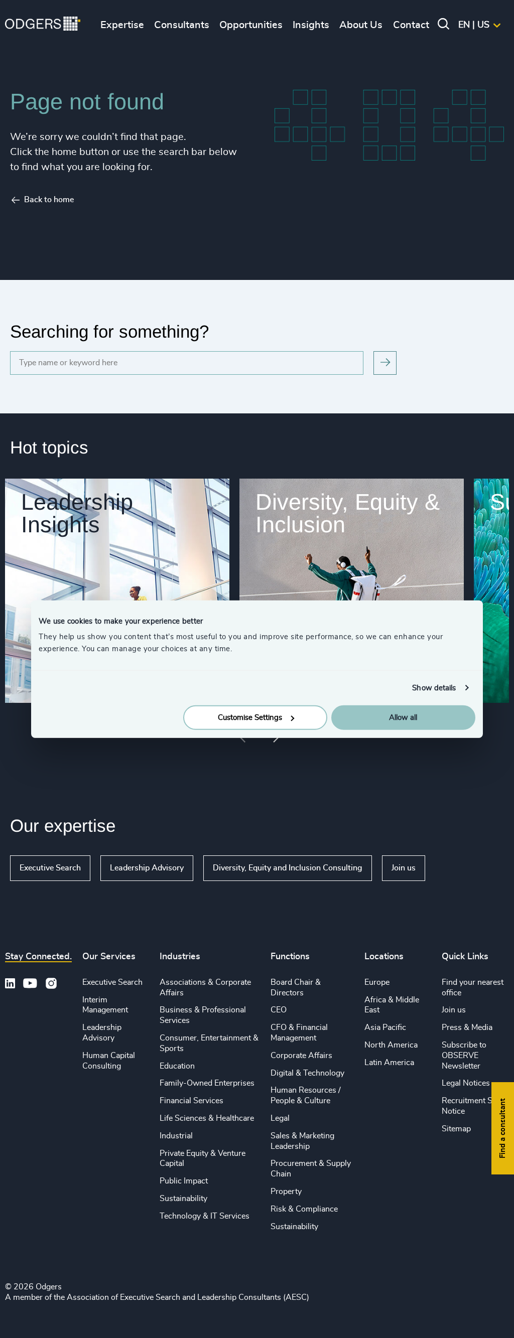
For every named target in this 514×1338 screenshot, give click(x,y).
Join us (404, 868)
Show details (434, 687)
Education (177, 1066)
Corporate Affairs (301, 1056)
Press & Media (467, 1027)
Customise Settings (250, 717)
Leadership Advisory (147, 868)
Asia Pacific (385, 1027)
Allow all (403, 717)
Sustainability (183, 1199)
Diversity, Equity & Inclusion (347, 513)
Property (286, 1191)
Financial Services (191, 1101)
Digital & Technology (307, 1073)
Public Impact (184, 1181)
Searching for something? (109, 331)
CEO (279, 1010)
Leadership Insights (77, 513)
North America (391, 1045)
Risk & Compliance (304, 1209)
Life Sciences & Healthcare (207, 1118)
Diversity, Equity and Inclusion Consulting (287, 868)
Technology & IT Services (204, 1216)
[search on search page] (385, 363)
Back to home (49, 200)
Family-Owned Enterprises (207, 1083)
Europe (377, 982)
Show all (454, 867)
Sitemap (456, 1129)
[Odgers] (42, 25)
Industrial (176, 1136)
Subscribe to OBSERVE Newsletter (464, 1055)
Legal (280, 1118)
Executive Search (50, 868)
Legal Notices (466, 1083)
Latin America (389, 1063)
